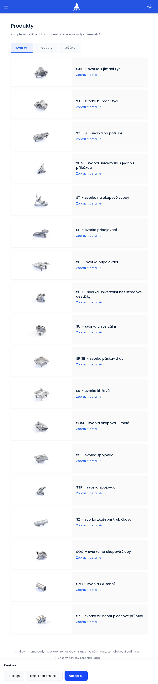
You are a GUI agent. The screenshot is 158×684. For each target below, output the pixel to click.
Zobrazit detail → (89, 75)
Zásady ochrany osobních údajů (79, 658)
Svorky (21, 48)
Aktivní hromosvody (31, 651)
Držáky (70, 48)
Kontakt (105, 651)
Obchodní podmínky (126, 651)
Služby (82, 651)
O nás (93, 651)
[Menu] (6, 6)
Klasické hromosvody (61, 651)
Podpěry (46, 48)
